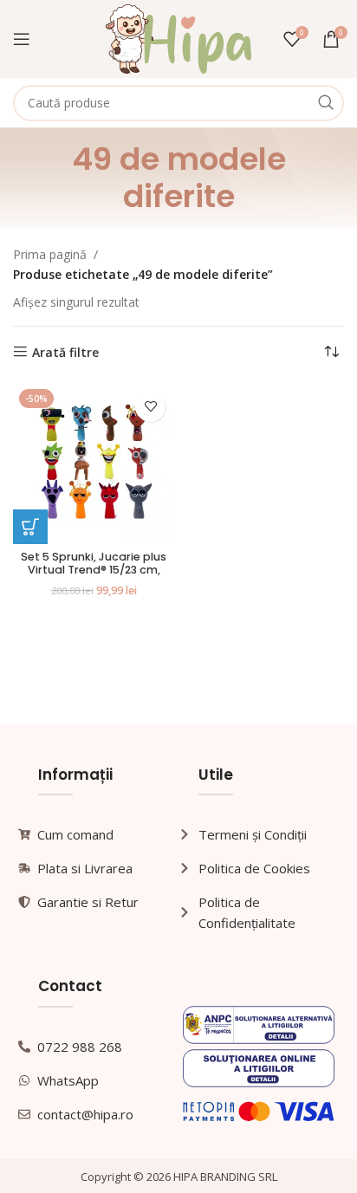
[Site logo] (179, 37)
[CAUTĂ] (326, 103)
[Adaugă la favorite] (150, 407)
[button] (30, 526)
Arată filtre (65, 352)
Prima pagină (50, 254)
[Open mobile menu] (21, 39)
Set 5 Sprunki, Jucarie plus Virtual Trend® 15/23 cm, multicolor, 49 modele (93, 569)
